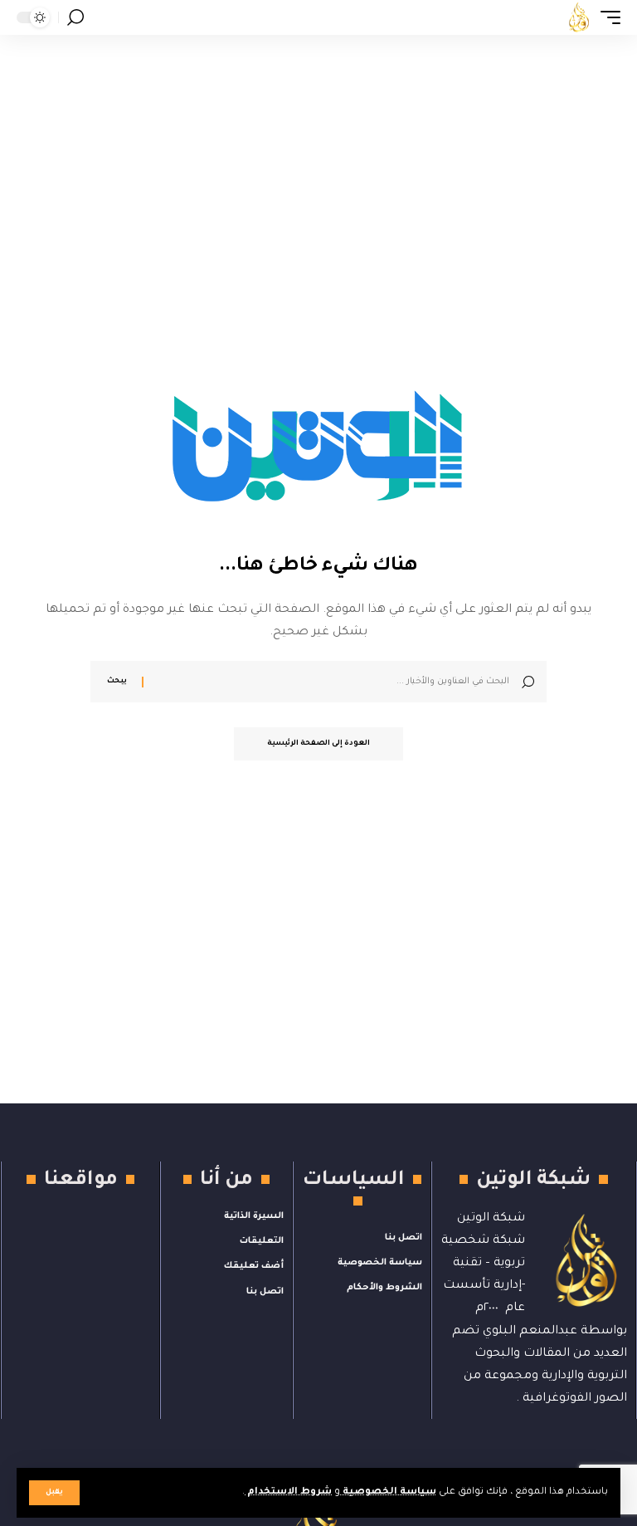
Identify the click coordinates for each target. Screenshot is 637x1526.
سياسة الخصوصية (388, 1492)
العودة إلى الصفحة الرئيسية (318, 744)
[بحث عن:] (332, 681)
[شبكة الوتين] (579, 17)
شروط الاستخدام (288, 1492)
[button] (54, 1492)
